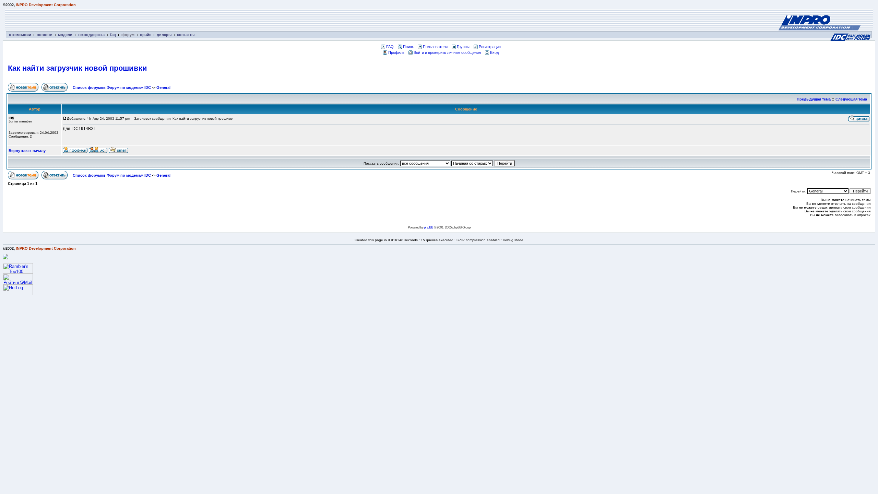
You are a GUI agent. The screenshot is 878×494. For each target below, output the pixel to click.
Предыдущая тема (814, 99)
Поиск (408, 47)
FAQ (390, 47)
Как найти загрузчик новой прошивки (77, 68)
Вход (494, 52)
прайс (145, 35)
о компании (20, 35)
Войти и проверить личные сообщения (447, 52)
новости (44, 35)
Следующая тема (851, 99)
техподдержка (91, 35)
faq (113, 35)
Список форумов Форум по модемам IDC (112, 87)
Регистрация (490, 47)
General (163, 87)
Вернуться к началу (27, 151)
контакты (185, 35)
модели (65, 35)
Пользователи (435, 47)
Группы (463, 47)
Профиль (396, 52)
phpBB (428, 227)
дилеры (164, 35)
